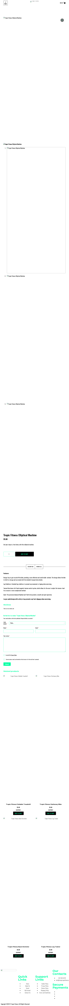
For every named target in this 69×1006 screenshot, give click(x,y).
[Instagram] (7, 997)
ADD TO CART (24, 554)
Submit (7, 664)
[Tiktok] (12, 997)
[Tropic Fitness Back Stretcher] (18, 881)
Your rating (5, 623)
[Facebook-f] (3, 997)
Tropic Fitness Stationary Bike (51, 804)
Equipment (18, 810)
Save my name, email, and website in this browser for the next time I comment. (22, 659)
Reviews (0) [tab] (38, 566)
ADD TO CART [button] (18, 813)
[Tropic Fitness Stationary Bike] (51, 738)
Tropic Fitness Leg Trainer (50, 947)
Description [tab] (30, 566)
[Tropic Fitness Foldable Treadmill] (18, 738)
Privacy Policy (14, 655)
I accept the (11, 655)
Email (37, 628)
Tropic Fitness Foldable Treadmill (18, 804)
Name (5, 628)
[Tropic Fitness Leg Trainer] (51, 881)
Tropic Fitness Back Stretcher (18, 947)
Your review (6, 636)
